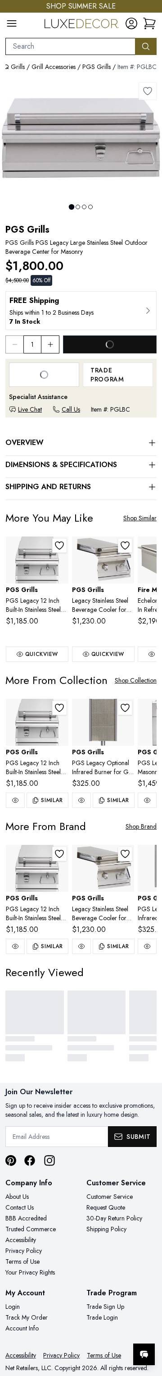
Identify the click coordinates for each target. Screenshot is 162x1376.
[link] (149, 23)
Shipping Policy (106, 1229)
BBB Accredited (26, 1218)
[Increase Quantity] (50, 344)
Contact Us (19, 1207)
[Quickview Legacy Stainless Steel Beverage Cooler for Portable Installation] (81, 946)
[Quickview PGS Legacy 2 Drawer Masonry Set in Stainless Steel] (147, 800)
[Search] (146, 46)
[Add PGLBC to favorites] (148, 91)
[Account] (131, 23)
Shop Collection (136, 680)
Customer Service (109, 1196)
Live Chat (30, 409)
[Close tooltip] (147, 1326)
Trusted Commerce (30, 1229)
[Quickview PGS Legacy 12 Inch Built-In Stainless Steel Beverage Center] (15, 800)
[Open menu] (11, 23)
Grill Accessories (54, 66)
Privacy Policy (23, 1250)
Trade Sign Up (105, 1306)
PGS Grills (96, 66)
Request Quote (105, 1207)
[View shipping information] (81, 311)
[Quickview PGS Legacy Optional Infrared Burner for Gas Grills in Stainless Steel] (81, 800)
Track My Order (26, 1317)
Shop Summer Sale (81, 6)
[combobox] (70, 46)
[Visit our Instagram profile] (49, 1160)
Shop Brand (141, 826)
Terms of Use (22, 1261)
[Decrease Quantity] (14, 344)
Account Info (22, 1328)
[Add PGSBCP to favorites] (125, 545)
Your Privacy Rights (30, 1272)
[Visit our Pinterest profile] (10, 1160)
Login (12, 1306)
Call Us (71, 409)
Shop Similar (140, 518)
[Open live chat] (144, 1354)
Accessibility (20, 1239)
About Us (17, 1196)
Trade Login (102, 1317)
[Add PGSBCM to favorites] (59, 545)
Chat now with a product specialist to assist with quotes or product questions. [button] (93, 1331)
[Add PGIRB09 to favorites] (125, 708)
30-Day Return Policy (114, 1218)
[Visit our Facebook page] (29, 1160)
